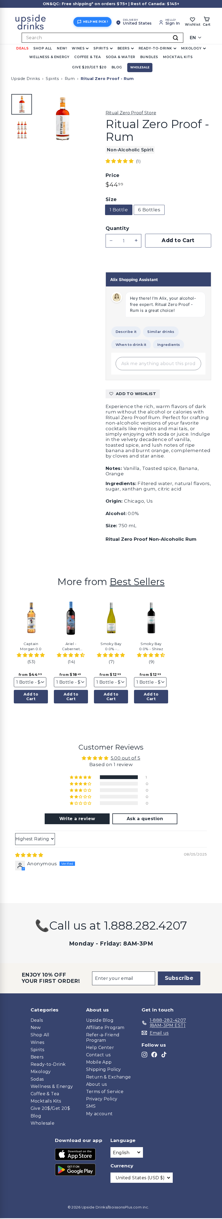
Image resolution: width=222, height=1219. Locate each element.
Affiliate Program (105, 1027)
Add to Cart (31, 696)
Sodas (37, 1079)
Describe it (126, 332)
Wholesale (139, 67)
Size (111, 199)
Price (113, 175)
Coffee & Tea (87, 57)
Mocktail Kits (178, 57)
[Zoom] (62, 119)
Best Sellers (137, 581)
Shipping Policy (103, 1069)
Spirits (100, 48)
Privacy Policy (101, 1098)
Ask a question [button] (145, 818)
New (36, 1027)
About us (96, 1084)
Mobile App (99, 1062)
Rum (70, 78)
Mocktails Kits (46, 1101)
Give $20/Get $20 (89, 67)
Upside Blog (100, 1020)
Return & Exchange (108, 1077)
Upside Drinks (25, 78)
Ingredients (168, 345)
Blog (117, 67)
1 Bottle (119, 209)
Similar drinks (160, 332)
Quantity (117, 228)
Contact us (98, 1054)
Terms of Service (105, 1091)
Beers (123, 48)
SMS (91, 1106)
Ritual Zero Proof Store (131, 112)
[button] (120, 161)
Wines (78, 48)
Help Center (100, 1047)
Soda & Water (120, 57)
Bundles (149, 57)
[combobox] (102, 38)
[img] (29, 855)
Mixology (191, 48)
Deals (22, 48)
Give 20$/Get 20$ (50, 1108)
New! (62, 48)
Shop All (42, 48)
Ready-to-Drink (155, 48)
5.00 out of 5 (126, 758)
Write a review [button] (77, 818)
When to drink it (131, 345)
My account (99, 1113)
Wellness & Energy (49, 57)
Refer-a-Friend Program (103, 1037)
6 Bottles (149, 209)
